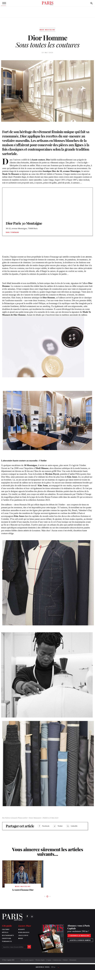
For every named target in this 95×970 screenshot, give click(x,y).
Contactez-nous (57, 960)
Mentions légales (40, 960)
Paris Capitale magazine (27, 960)
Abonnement (72, 960)
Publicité (65, 960)
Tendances (7, 941)
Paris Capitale (7, 960)
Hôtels (5, 932)
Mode (20, 938)
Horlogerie (24, 932)
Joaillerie (23, 935)
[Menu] (3, 3)
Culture (6, 929)
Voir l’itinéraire (12, 232)
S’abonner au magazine (79, 935)
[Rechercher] (91, 3)
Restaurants (8, 935)
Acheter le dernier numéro (80, 940)
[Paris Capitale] (47, 3)
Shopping (6, 938)
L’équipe (48, 960)
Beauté (21, 929)
